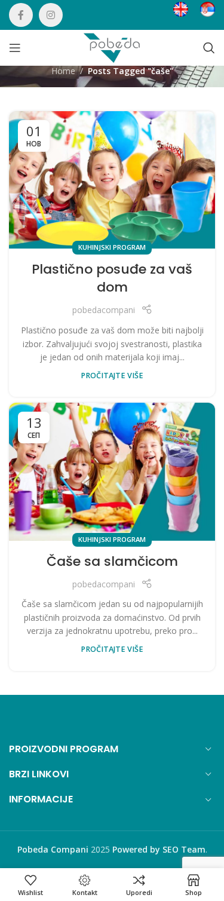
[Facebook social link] (21, 15)
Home (63, 70)
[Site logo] (112, 47)
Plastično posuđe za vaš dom (112, 278)
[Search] (209, 48)
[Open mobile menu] (15, 48)
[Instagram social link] (51, 15)
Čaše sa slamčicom (112, 561)
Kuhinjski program (112, 247)
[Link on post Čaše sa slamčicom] (112, 471)
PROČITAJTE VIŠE (112, 375)
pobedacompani (103, 309)
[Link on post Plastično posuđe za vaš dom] (112, 180)
